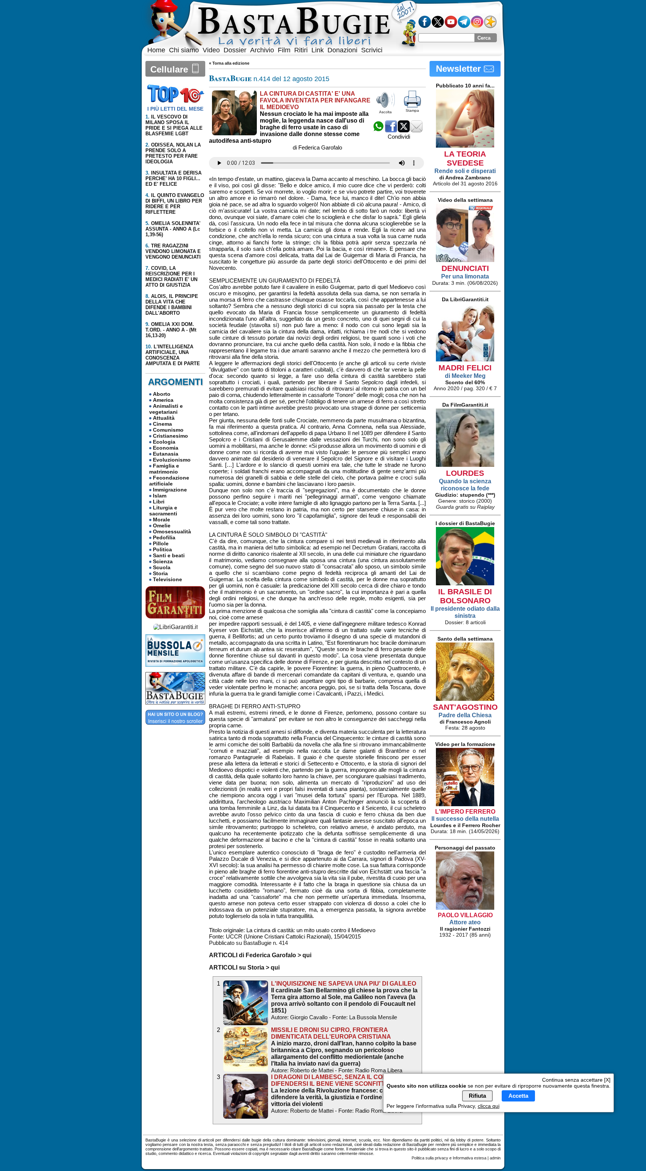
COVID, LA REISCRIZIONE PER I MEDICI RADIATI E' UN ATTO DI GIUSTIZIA (171, 276)
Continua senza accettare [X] (576, 1080)
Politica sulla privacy (430, 1158)
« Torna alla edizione (229, 63)
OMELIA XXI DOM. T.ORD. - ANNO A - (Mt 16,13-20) (170, 329)
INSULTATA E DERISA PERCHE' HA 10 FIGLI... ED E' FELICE (173, 178)
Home (156, 50)
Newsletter (459, 69)
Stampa (412, 110)
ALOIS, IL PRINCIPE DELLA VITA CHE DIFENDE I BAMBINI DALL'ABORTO (171, 304)
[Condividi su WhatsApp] (378, 130)
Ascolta (385, 112)
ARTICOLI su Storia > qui (244, 967)
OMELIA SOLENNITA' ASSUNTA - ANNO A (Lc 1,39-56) (172, 229)
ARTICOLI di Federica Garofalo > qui (260, 955)
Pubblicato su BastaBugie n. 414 (248, 943)
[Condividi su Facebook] (391, 130)
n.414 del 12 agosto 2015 (269, 79)
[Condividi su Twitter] (404, 130)
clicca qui (488, 1106)
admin (495, 1158)
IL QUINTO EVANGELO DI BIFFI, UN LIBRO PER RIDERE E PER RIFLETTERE (174, 203)
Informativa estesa (469, 1158)
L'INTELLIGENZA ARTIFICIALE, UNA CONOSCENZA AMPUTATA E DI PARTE (172, 355)
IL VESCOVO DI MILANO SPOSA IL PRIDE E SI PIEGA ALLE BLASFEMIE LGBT (174, 125)
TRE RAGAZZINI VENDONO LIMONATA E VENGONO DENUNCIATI (173, 251)
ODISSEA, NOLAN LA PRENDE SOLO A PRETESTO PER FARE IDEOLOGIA (173, 153)
